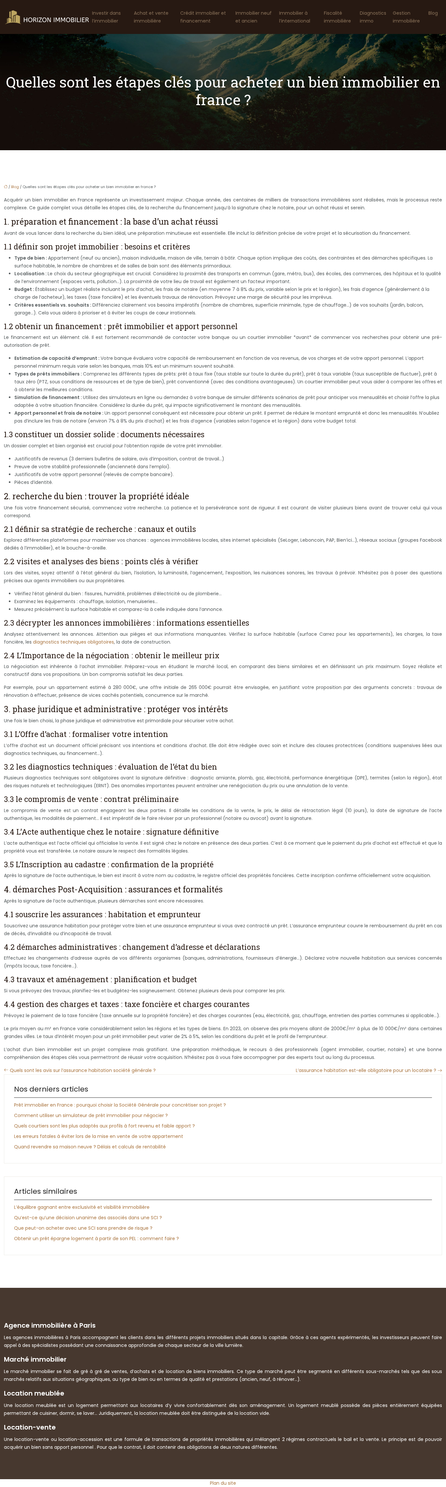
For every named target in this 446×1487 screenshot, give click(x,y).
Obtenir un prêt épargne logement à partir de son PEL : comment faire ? (96, 1238)
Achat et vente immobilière (151, 17)
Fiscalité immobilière (337, 17)
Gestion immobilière (406, 17)
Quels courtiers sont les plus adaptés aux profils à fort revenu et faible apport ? (104, 1126)
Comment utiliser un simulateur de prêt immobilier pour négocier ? (91, 1115)
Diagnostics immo (373, 17)
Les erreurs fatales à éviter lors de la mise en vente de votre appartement (98, 1136)
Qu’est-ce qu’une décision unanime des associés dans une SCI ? (88, 1217)
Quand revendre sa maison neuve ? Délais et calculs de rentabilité (90, 1146)
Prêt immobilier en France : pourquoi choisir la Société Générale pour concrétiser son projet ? (120, 1105)
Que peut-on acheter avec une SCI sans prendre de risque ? (83, 1228)
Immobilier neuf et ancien (253, 17)
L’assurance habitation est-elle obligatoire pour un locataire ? (366, 1070)
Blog (433, 13)
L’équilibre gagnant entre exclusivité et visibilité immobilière (82, 1207)
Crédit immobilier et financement (203, 17)
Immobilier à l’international (294, 17)
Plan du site (223, 1483)
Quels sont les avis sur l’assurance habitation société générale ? (83, 1070)
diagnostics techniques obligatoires (73, 642)
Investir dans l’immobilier (106, 17)
